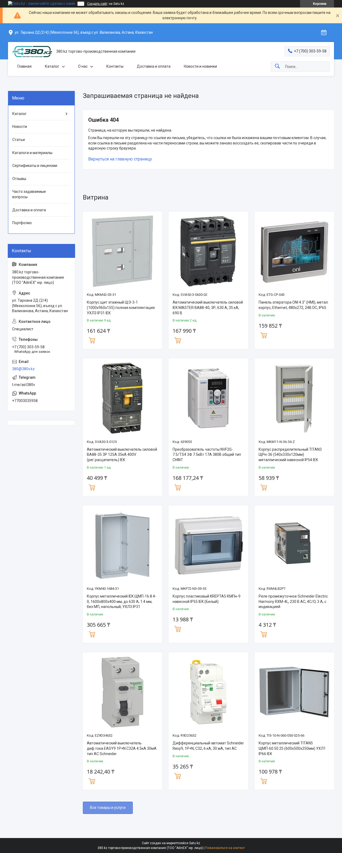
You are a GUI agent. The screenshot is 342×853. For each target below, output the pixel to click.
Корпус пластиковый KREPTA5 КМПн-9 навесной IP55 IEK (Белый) (206, 599)
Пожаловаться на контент (225, 848)
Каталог (52, 66)
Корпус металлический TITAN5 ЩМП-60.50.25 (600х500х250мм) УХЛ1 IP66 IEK (292, 748)
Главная (24, 66)
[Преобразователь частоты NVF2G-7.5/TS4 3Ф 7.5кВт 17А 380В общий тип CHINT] (208, 398)
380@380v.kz (23, 369)
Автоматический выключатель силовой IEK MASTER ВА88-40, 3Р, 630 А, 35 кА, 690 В (208, 307)
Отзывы (19, 179)
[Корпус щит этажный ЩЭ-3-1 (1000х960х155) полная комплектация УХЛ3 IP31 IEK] (122, 251)
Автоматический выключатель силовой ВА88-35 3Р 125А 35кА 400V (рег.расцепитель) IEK (122, 454)
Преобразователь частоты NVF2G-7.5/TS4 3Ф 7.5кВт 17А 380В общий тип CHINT (207, 454)
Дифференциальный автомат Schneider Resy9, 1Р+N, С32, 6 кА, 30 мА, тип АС (208, 746)
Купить (92, 340)
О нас (83, 66)
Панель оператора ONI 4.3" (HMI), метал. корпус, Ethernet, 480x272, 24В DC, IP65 (294, 305)
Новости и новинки (200, 66)
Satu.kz (194, 843)
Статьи (18, 139)
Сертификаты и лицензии (34, 165)
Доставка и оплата (153, 66)
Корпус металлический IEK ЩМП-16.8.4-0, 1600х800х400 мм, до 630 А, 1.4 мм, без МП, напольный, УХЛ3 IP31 (121, 601)
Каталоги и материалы (32, 153)
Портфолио (22, 223)
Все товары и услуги (108, 807)
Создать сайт (97, 4)
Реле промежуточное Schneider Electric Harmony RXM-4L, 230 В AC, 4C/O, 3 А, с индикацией (293, 601)
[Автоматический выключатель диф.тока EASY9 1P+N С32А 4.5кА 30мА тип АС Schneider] (122, 692)
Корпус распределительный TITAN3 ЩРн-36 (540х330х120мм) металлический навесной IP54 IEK (290, 454)
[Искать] (277, 66)
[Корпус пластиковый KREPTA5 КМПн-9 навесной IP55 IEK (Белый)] (208, 545)
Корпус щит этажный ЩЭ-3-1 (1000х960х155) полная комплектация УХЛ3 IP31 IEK (121, 307)
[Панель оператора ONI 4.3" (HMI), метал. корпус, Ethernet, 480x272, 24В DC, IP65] (294, 251)
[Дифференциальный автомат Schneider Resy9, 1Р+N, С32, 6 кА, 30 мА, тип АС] (208, 692)
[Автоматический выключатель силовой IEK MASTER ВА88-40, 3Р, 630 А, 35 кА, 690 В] (208, 251)
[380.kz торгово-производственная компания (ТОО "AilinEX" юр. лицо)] (32, 51)
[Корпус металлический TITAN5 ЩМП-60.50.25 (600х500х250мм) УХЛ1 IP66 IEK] (294, 692)
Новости (19, 126)
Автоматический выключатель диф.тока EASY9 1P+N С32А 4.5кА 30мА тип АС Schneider (122, 748)
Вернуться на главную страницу (120, 159)
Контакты (114, 66)
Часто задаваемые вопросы (29, 194)
